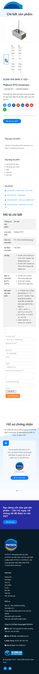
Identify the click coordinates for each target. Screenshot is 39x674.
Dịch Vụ (7, 582)
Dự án (7, 588)
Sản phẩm (8, 585)
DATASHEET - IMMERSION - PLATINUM (19, 191)
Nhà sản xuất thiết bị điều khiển (15, 619)
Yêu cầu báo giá (10, 596)
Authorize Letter (19, 472)
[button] (16, 490)
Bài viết (7, 590)
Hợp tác (7, 593)
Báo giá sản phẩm (12, 121)
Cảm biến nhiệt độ (22, 89)
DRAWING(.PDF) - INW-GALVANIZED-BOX (20, 200)
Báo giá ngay (10, 522)
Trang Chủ (8, 577)
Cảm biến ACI (9, 89)
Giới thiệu (8, 580)
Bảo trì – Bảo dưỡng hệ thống (15, 605)
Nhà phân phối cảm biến (13, 616)
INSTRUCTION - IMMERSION (16, 195)
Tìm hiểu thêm (20, 478)
